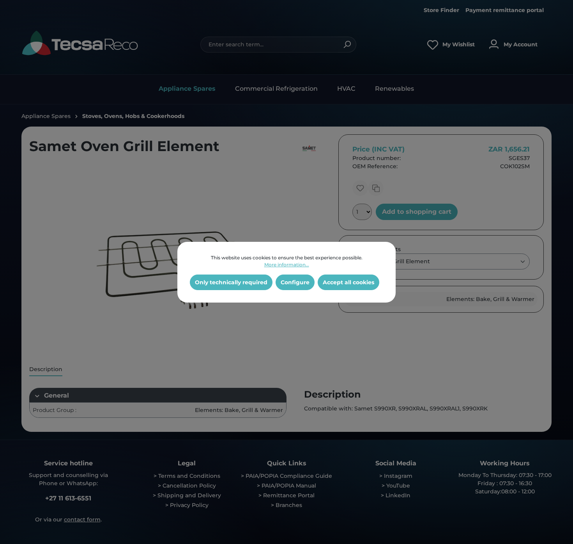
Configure (295, 282)
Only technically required (231, 282)
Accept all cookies (348, 282)
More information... (286, 265)
